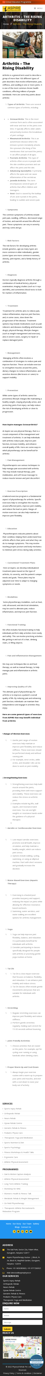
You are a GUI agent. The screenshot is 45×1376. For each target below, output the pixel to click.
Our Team (27, 1224)
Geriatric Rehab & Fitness (15, 1128)
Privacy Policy (8, 1373)
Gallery (36, 1224)
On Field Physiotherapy (14, 1203)
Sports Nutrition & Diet (14, 1142)
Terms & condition (23, 1373)
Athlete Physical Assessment (16, 1179)
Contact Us (26, 1227)
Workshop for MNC (12, 1188)
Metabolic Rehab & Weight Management (21, 1198)
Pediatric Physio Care (13, 1133)
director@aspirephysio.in (21, 1273)
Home (6, 24)
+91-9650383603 (19, 1268)
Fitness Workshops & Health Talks (19, 1152)
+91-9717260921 (34, 1268)
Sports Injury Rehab (12, 1108)
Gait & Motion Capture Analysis (17, 1174)
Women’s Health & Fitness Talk (17, 1193)
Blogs (17, 1227)
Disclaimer (37, 1373)
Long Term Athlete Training (16, 1184)
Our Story (17, 1224)
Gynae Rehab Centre (13, 1123)
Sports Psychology (12, 1147)
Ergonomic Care (11, 1157)
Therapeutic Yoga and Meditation (18, 1137)
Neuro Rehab (10, 1118)
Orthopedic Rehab (12, 1113)
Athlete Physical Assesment (16, 1162)
